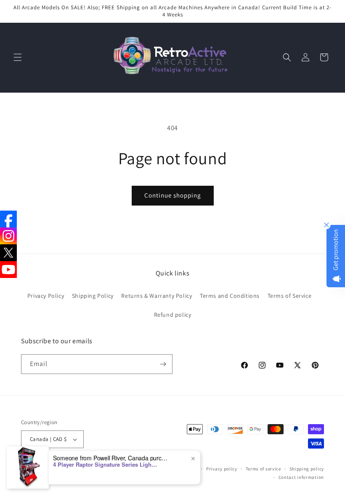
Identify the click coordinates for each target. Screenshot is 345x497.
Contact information (301, 477)
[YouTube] (8, 269)
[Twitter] (8, 252)
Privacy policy (221, 469)
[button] (17, 57)
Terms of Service (290, 295)
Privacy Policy (45, 295)
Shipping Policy (93, 295)
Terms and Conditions (230, 295)
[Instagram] (8, 235)
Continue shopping (172, 195)
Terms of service (263, 469)
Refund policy (172, 314)
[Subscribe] (163, 364)
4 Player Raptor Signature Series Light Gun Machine (105, 464)
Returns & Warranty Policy (156, 295)
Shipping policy (306, 469)
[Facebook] (8, 219)
